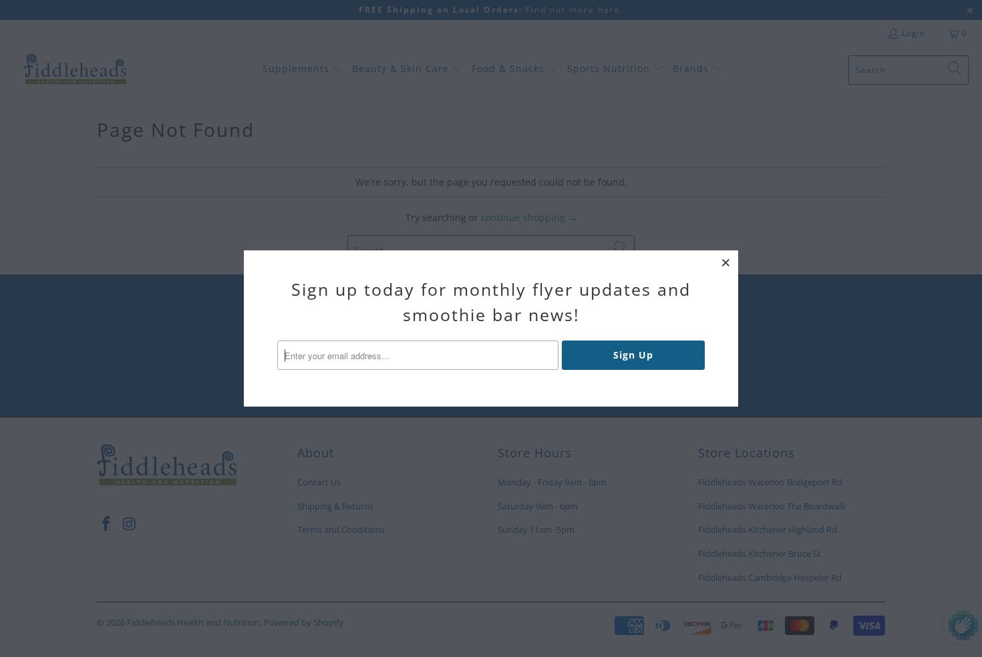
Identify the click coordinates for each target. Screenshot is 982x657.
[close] (726, 262)
